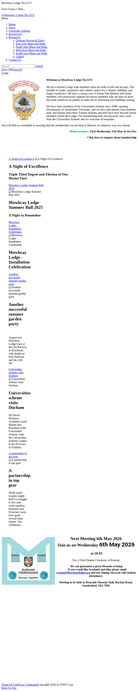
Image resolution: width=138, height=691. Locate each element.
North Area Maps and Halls (31, 46)
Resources (14, 37)
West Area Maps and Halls (31, 50)
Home (12, 24)
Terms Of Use (9, 684)
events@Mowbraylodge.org (73, 572)
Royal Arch (15, 34)
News (12, 27)
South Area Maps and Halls (31, 53)
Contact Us (15, 59)
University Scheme (19, 30)
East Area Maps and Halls (30, 43)
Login (4, 72)
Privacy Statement (27, 684)
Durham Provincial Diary (30, 40)
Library (20, 56)
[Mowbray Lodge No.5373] (17, 15)
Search (39, 66)
